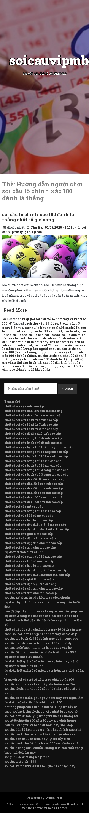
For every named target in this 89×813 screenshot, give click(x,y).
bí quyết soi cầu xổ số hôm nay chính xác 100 (39, 679)
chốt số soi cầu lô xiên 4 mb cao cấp (31, 420)
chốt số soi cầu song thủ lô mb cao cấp (32, 461)
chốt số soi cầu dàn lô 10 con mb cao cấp (34, 497)
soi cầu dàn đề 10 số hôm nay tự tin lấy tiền (37, 739)
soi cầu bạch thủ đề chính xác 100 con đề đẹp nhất (41, 743)
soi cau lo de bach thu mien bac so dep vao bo (38, 648)
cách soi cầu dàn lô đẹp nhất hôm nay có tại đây (40, 634)
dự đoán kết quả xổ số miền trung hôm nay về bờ (41, 661)
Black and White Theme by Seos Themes (52, 806)
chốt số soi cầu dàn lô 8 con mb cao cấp (33, 502)
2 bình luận (41, 369)
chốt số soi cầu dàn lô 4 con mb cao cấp (33, 415)
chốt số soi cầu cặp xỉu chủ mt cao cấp (33, 543)
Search (67, 388)
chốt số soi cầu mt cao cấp (23, 506)
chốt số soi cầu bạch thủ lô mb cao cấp (32, 465)
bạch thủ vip (34, 323)
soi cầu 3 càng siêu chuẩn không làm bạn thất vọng (43, 748)
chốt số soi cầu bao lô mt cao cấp (28, 520)
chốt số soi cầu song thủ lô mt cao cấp (32, 511)
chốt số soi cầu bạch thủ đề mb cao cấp (33, 443)
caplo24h (72, 328)
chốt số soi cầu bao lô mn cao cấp (29, 566)
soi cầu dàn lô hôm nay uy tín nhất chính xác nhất (43, 730)
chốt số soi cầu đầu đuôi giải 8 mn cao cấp (35, 570)
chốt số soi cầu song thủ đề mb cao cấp (33, 438)
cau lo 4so (19, 335)
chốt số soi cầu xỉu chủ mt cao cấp (30, 547)
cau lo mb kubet (20, 345)
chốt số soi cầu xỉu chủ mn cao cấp (30, 593)
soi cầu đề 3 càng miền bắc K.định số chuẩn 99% (40, 652)
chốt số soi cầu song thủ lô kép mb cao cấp (36, 452)
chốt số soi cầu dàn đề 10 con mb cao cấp (34, 479)
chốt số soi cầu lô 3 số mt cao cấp (28, 515)
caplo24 (58, 328)
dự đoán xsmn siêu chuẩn (24, 552)
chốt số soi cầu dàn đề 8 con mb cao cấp (33, 484)
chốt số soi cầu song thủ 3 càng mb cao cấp (36, 470)
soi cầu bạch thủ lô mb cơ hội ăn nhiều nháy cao (40, 734)
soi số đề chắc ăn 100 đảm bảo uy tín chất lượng (40, 720)
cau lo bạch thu (20, 338)
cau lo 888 (52, 335)
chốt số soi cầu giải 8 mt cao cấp (28, 534)
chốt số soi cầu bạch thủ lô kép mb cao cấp (36, 456)
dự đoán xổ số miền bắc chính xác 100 (33, 702)
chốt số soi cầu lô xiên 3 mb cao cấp (31, 424)
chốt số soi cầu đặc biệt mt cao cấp (30, 538)
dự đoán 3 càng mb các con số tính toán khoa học (41, 616)
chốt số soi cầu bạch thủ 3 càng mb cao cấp (36, 474)
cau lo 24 (55, 331)
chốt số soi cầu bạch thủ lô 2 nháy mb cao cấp (38, 447)
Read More (15, 310)
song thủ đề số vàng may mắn (26, 757)
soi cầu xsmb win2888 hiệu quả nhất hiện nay (40, 766)
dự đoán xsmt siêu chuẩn (23, 657)
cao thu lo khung (37, 328)
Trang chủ (12, 402)
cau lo (26, 331)
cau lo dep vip (12, 342)
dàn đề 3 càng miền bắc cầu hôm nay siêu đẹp (38, 725)
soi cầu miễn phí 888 (20, 761)
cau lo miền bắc (67, 345)
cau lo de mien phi (67, 338)
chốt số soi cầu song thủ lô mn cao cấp (33, 556)
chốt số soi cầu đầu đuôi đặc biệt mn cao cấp (37, 575)
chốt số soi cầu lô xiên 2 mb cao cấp (31, 429)
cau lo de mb (42, 338)
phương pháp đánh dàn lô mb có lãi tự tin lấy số (40, 707)
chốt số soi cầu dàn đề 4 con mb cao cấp (33, 493)
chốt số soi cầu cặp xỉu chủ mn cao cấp (33, 588)
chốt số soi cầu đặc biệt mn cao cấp (30, 584)
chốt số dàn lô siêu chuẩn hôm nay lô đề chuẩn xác (43, 629)
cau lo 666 (35, 335)
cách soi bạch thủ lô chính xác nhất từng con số (41, 711)
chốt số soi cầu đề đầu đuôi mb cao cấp (32, 433)
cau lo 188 (40, 331)
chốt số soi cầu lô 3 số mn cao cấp (29, 561)
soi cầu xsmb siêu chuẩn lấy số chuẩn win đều (39, 684)
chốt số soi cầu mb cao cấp (24, 406)
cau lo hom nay (61, 342)
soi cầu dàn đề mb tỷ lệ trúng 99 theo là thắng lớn (41, 716)
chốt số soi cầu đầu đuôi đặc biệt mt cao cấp (36, 529)
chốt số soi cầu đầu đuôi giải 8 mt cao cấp (35, 525)
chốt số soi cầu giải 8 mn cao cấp (29, 579)
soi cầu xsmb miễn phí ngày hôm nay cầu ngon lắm (44, 698)
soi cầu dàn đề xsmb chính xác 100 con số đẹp (38, 643)
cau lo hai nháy (37, 342)
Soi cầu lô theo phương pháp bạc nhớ (50, 366)
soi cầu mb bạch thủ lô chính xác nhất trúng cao (41, 638)
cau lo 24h (71, 331)
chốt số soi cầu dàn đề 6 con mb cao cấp (33, 488)
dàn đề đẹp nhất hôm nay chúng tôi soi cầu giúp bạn (43, 611)
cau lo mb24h (43, 345)
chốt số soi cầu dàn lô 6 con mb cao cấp (33, 411)
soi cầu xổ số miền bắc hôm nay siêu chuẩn (37, 597)
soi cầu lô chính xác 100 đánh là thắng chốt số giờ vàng (38, 217)
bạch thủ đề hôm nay (20, 752)
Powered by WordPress (44, 798)
